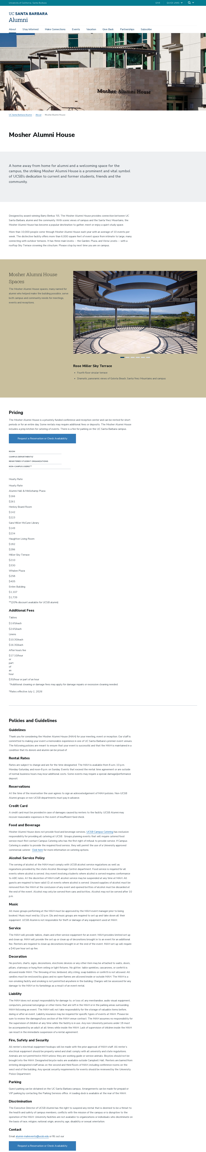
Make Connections (55, 29)
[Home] (29, 21)
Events (76, 29)
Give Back (108, 29)
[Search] (191, 3)
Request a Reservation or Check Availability (42, 438)
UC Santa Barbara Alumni (20, 115)
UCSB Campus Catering (99, 832)
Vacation (91, 29)
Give (157, 3)
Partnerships (127, 29)
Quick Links (173, 3)
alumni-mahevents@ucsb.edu (32, 1136)
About (12, 29)
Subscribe (146, 29)
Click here (37, 850)
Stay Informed (30, 29)
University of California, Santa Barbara (28, 3)
